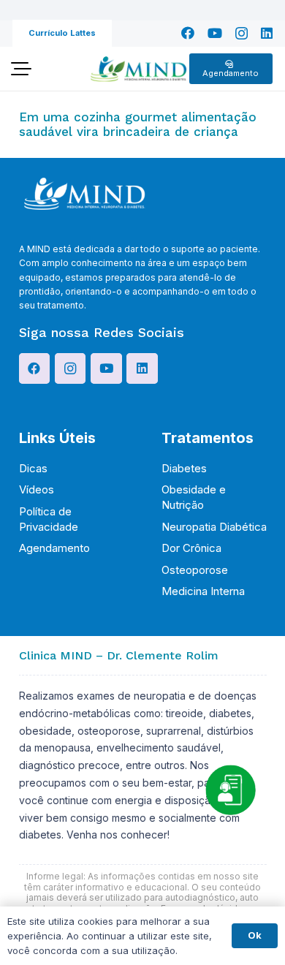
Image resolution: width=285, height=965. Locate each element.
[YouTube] (215, 32)
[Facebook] (187, 32)
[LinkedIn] (267, 32)
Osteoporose (195, 570)
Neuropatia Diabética (214, 527)
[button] (20, 68)
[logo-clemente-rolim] (138, 69)
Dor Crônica (191, 548)
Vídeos (36, 489)
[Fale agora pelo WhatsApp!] (230, 789)
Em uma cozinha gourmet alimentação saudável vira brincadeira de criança (137, 124)
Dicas (33, 468)
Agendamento (54, 548)
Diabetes (184, 468)
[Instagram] (241, 33)
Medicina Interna (203, 591)
